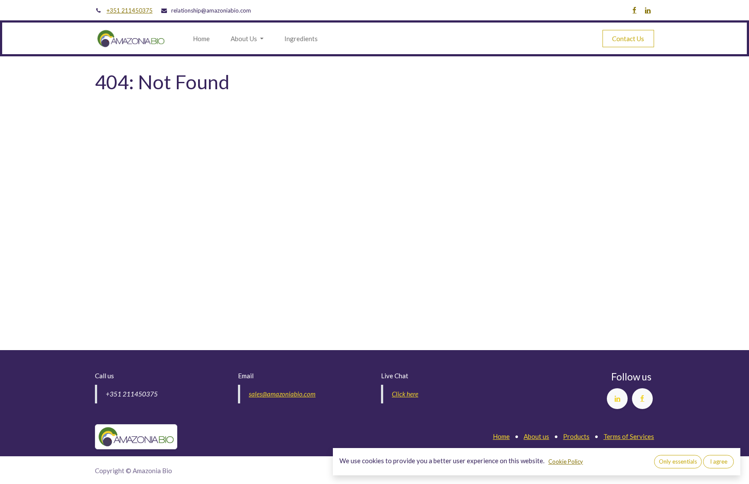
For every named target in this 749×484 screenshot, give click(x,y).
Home (501, 436)
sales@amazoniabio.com (282, 394)
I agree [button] (718, 461)
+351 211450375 (130, 10)
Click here (405, 394)
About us (536, 436)
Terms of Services (628, 436)
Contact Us (628, 38)
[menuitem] (201, 38)
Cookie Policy (565, 461)
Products (576, 436)
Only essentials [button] (678, 461)
